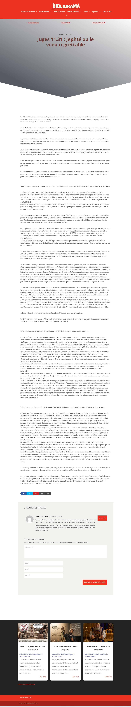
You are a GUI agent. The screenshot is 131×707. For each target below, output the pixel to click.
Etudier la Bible (44, 12)
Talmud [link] (73, 231)
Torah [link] (76, 197)
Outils (86, 12)
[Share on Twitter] (30, 493)
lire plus (43, 677)
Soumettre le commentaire (94, 582)
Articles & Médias (73, 12)
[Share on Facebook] (23, 493)
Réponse (102, 518)
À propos (95, 12)
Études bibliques (59, 12)
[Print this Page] (42, 493)
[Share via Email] (48, 493)
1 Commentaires (33, 23)
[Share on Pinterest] (36, 493)
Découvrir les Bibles (28, 12)
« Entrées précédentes (26, 684)
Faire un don (107, 12)
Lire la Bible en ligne (25, 698)
